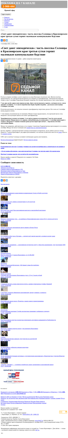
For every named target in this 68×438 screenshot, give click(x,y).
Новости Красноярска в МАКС (10, 174)
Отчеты (3, 404)
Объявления (8, 24)
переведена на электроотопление (36, 127)
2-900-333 (36, 414)
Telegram (3, 168)
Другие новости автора (30, 140)
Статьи (6, 22)
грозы (60, 132)
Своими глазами (55, 398)
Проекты (7, 20)
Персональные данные (39, 403)
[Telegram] (7, 40)
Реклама (33, 401)
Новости (6, 17)
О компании (4, 401)
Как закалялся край (21, 398)
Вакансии (27, 401)
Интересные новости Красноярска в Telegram (14, 172)
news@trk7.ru (10, 168)
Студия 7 (19, 396)
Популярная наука (33, 398)
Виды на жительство (29, 396)
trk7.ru (37, 430)
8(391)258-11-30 (27, 414)
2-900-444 (9, 6)
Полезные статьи (48, 396)
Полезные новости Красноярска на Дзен (13, 171)
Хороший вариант (44, 398)
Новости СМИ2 (5, 158)
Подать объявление (16, 403)
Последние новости (5, 184)
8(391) (5, 166)
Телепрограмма (9, 25)
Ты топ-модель (8, 19)
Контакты (21, 401)
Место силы (39, 396)
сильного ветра (6, 134)
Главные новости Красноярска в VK (12, 169)
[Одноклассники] (4, 40)
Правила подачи (27, 403)
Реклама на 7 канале (18, 3)
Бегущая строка (5, 403)
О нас (6, 27)
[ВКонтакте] (2, 40)
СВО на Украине (11, 396)
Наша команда (40, 401)
